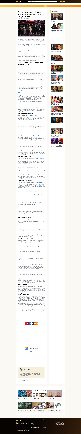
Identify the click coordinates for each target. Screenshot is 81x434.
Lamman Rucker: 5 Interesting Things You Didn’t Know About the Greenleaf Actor (56, 52)
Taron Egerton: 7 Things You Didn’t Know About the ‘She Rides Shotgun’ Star (56, 63)
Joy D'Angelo (20, 18)
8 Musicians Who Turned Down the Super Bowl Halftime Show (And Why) (57, 114)
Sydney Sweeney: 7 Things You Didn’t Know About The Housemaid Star (57, 94)
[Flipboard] (28, 323)
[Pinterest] (26, 323)
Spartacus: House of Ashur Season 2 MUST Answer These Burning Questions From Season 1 (57, 125)
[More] (37, 323)
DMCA (44, 423)
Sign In (62, 1)
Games (32, 428)
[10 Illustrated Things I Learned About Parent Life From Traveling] (39, 393)
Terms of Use (45, 424)
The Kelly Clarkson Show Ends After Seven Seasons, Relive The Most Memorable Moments (56, 135)
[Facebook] (30, 323)
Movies (32, 423)
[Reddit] (35, 323)
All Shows (32, 430)
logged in (22, 380)
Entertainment (33, 424)
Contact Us (44, 427)
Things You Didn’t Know (35, 427)
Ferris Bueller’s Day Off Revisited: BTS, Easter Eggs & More (56, 104)
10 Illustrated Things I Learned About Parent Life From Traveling (43, 398)
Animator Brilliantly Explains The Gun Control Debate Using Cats (43, 410)
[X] (33, 323)
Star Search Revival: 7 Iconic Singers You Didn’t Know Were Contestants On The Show (56, 83)
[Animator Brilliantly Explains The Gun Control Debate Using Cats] (39, 405)
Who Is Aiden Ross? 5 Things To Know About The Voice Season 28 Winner (56, 146)
